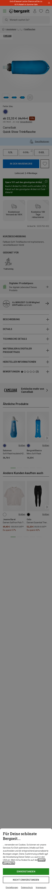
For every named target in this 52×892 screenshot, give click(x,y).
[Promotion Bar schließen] (49, 3)
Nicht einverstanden (26, 879)
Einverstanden (26, 871)
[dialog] (26, 860)
